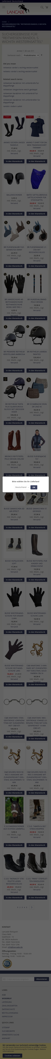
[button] (22, 487)
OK (34, 487)
